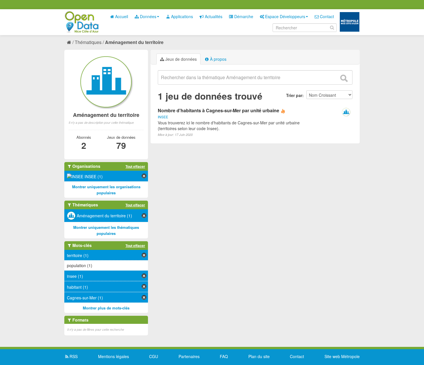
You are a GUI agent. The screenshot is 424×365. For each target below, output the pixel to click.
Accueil (121, 16)
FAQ (224, 356)
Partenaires (189, 356)
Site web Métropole (342, 356)
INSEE (163, 116)
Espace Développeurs (284, 16)
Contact (326, 16)
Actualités (213, 16)
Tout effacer (135, 166)
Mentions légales (113, 356)
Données (147, 16)
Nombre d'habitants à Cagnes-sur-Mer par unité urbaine (218, 110)
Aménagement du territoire (134, 42)
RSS (73, 356)
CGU (153, 356)
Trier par (294, 95)
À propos (217, 59)
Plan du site (259, 356)
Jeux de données (180, 59)
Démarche (243, 16)
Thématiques (88, 42)
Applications (181, 16)
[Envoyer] (343, 78)
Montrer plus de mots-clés (106, 308)
